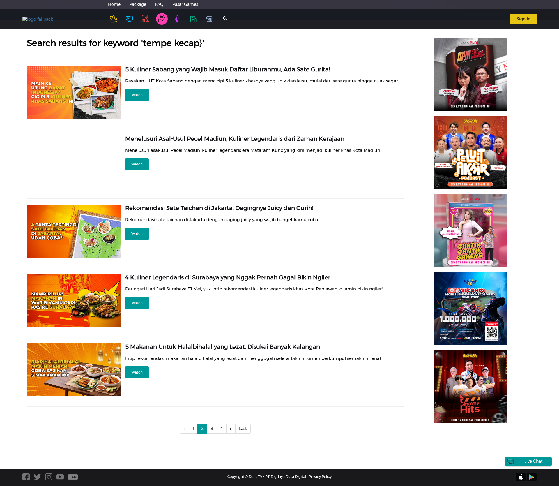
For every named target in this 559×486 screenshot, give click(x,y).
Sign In (523, 19)
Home (114, 4)
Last (243, 428)
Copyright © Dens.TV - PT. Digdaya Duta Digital (266, 476)
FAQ (159, 4)
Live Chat (533, 461)
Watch (137, 95)
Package (137, 4)
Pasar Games (185, 4)
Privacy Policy (320, 476)
